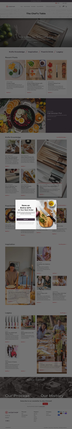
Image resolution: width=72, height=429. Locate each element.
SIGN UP (26, 219)
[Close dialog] (55, 201)
